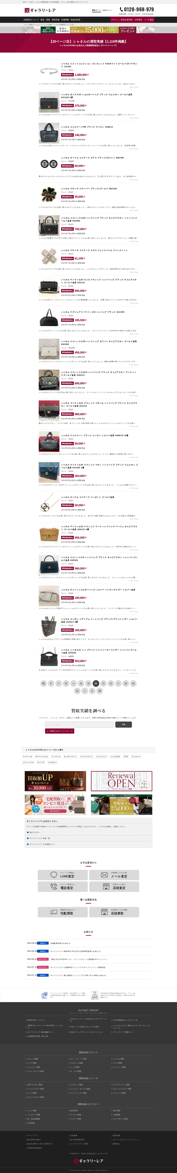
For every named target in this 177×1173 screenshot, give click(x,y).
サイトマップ (32, 1135)
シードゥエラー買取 (36, 1089)
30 (125, 683)
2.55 (126, 757)
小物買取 (117, 1115)
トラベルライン (86, 757)
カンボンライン (70, 757)
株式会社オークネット (37, 1020)
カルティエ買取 (76, 1063)
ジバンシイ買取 (119, 1067)
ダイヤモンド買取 (120, 1119)
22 (111, 683)
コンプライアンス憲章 (79, 1144)
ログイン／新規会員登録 (121, 20)
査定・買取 (45, 20)
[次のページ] (92, 691)
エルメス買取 (33, 1059)
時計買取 (117, 1111)
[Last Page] (99, 691)
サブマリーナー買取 (121, 1085)
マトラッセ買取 (119, 1093)
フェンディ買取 (34, 1067)
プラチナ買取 (75, 1119)
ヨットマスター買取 (36, 1097)
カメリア (41, 762)
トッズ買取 (75, 1067)
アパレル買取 (75, 1115)
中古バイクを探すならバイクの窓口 (85, 1027)
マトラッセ (27, 757)
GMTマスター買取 (35, 1085)
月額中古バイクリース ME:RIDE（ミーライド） (46, 1027)
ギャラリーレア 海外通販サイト (41, 1032)
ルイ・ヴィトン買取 (78, 1059)
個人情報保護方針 (77, 1140)
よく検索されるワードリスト (58, 731)
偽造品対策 (75, 20)
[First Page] (43, 683)
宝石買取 (31, 1123)
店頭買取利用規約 (34, 1148)
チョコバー (136, 757)
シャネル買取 (47, 24)
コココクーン (101, 757)
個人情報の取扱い (34, 1140)
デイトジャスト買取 (78, 1093)
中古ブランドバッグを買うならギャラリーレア (88, 1020)
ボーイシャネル (41, 757)
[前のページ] (51, 683)
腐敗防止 (116, 1144)
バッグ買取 (32, 1111)
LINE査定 (138, 20)
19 (88, 683)
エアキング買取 (76, 1085)
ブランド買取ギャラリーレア (33, 24)
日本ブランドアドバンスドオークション (86, 1032)
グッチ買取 (32, 1063)
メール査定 (149, 20)
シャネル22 (115, 757)
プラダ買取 (117, 1063)
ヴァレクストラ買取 (36, 1071)
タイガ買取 (32, 1093)
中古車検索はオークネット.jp (125, 1020)
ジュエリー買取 (34, 1115)
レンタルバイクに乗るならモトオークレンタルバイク (131, 1027)
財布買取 (74, 1111)
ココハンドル (28, 762)
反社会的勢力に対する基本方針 (40, 1144)
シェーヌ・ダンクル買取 (80, 1089)
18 (81, 683)
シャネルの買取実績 (59, 24)
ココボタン (52, 762)
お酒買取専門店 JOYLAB (38, 1036)
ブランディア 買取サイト (123, 1032)
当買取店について (31, 20)
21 (103, 683)
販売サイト (107, 10)
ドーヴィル (56, 757)
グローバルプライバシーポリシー (126, 1140)
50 (77, 691)
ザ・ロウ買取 (75, 1071)
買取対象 (56, 20)
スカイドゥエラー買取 (122, 1089)
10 (66, 683)
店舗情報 (65, 20)
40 (133, 683)
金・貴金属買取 (34, 1119)
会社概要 (73, 1135)
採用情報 (116, 1135)
